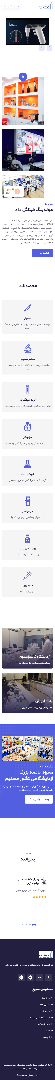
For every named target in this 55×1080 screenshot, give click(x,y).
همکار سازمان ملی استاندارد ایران (37, 707)
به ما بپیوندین (41, 799)
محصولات (45, 1011)
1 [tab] (34, 924)
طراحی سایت (32, 1075)
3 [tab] (26, 924)
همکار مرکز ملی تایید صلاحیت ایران (34, 663)
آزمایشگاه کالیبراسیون (34, 656)
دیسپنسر (27, 511)
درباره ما (46, 998)
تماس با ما (45, 1004)
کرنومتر (27, 437)
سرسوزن (27, 585)
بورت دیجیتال (27, 548)
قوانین (46, 1037)
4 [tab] (22, 924)
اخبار (48, 1031)
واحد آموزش (43, 701)
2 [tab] (30, 924)
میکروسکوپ (27, 359)
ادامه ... (44, 253)
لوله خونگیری (27, 400)
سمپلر (27, 318)
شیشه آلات (27, 474)
